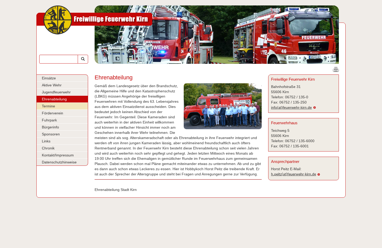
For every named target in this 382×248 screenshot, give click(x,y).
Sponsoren (51, 134)
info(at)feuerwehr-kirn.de (291, 107)
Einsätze (49, 78)
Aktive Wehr (52, 85)
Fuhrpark (49, 120)
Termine (48, 106)
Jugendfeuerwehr (56, 92)
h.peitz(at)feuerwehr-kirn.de (293, 174)
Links (46, 141)
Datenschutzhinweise (59, 162)
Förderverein (52, 113)
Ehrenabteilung (54, 99)
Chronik (48, 148)
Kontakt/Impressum (58, 155)
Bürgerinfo (50, 127)
